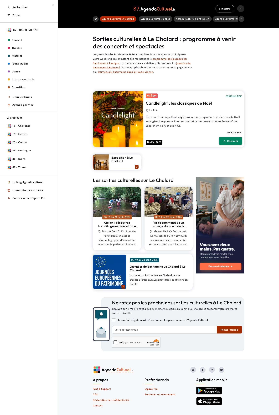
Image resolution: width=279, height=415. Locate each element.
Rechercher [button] (17, 7)
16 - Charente (21, 125)
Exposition (18, 87)
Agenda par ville (20, 105)
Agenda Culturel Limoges (155, 18)
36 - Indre (18, 158)
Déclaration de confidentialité (111, 400)
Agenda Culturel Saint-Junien (192, 18)
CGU (95, 394)
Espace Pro (151, 388)
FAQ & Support (102, 388)
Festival (17, 55)
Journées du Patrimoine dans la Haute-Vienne (125, 71)
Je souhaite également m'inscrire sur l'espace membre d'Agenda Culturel (163, 320)
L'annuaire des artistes (25, 190)
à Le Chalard (117, 226)
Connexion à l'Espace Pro (26, 198)
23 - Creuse (19, 142)
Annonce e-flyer (234, 95)
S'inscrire (224, 8)
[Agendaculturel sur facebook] (203, 370)
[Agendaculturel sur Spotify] (221, 370)
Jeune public (20, 63)
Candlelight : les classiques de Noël (179, 103)
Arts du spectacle (23, 79)
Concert (17, 40)
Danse (16, 71)
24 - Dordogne (21, 150)
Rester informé (229, 329)
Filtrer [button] (14, 15)
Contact (98, 405)
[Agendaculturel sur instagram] (212, 370)
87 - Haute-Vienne (25, 30)
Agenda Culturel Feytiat (228, 18)
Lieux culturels (19, 97)
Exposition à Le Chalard (122, 159)
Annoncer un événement (160, 394)
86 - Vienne (19, 167)
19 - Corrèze (20, 134)
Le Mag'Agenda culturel (25, 182)
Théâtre (17, 47)
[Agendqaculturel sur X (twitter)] (193, 370)
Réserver (230, 141)
